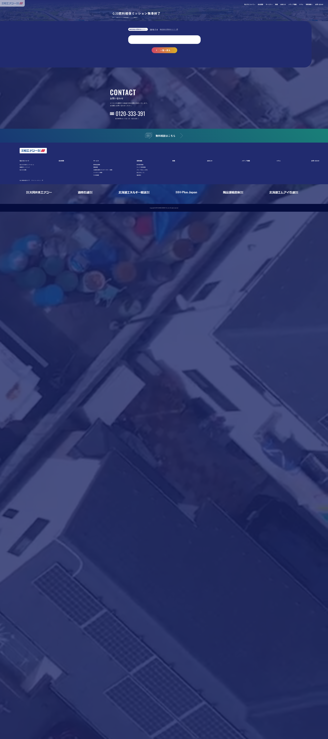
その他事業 (96, 175)
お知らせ (118, 17)
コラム (278, 161)
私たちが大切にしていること (27, 164)
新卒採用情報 (140, 164)
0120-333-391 (130, 113)
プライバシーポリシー (36, 180)
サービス (96, 161)
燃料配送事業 (96, 164)
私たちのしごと (140, 172)
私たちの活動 (23, 170)
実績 (173, 161)
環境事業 (95, 167)
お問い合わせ (315, 161)
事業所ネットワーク (25, 167)
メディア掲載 (246, 161)
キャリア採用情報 (141, 167)
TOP (113, 17)
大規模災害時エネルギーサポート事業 (102, 170)
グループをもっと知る (142, 170)
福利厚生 (139, 175)
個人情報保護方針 (24, 180)
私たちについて (24, 161)
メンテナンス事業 (97, 172)
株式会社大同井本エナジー (138, 29)
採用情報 (139, 161)
